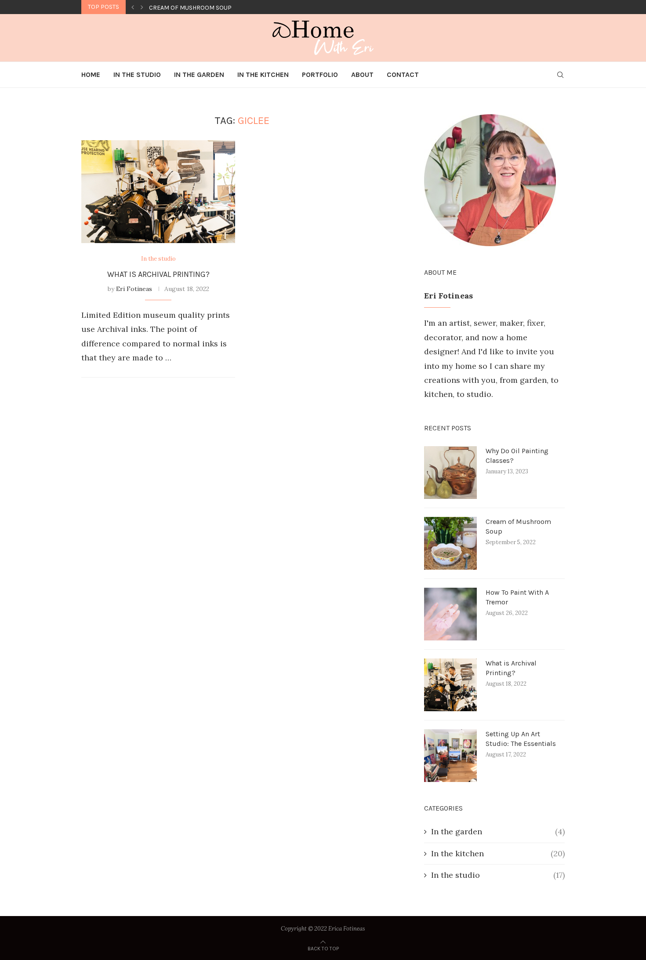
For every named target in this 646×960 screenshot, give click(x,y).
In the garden (498, 831)
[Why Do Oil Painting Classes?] (450, 472)
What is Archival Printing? (158, 274)
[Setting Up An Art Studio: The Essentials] (450, 755)
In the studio (498, 875)
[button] (132, 7)
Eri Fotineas (134, 289)
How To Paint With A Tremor (192, 7)
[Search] (560, 74)
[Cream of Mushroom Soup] (450, 543)
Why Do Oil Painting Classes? (517, 456)
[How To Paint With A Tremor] (450, 614)
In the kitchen (498, 853)
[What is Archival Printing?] (158, 191)
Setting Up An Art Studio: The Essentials (521, 739)
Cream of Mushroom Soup (518, 526)
